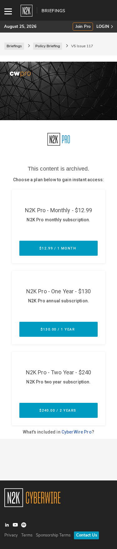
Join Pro (83, 27)
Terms (26, 535)
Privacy (11, 535)
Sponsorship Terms (53, 535)
